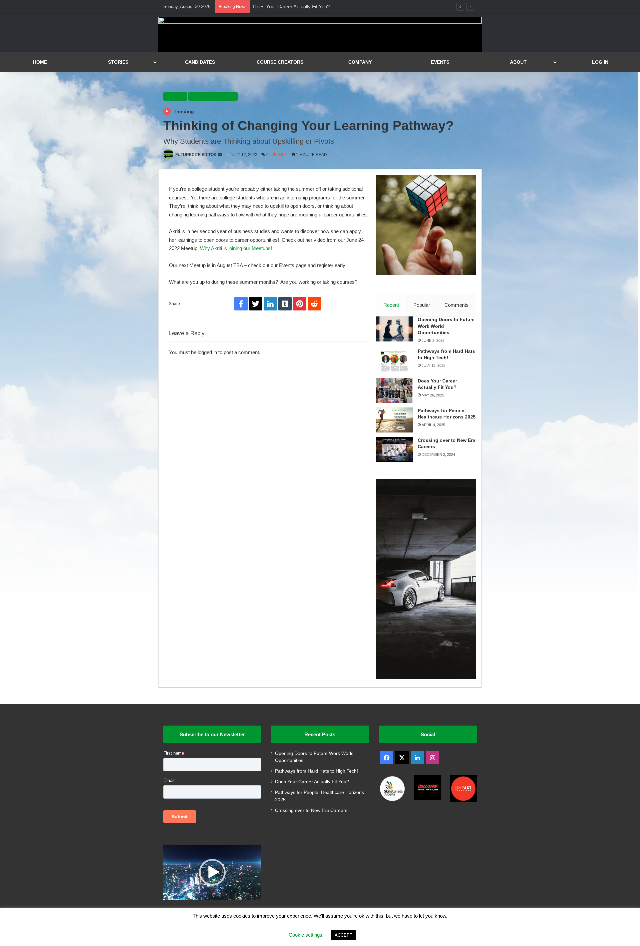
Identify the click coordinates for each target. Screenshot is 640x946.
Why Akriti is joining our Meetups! (236, 248)
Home (40, 62)
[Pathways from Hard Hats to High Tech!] (394, 360)
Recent (391, 305)
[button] (212, 872)
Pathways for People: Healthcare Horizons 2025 (305, 6)
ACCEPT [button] (343, 935)
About (518, 62)
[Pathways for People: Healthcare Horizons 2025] (394, 419)
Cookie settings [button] (305, 935)
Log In (600, 62)
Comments (456, 305)
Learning (175, 96)
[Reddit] (314, 303)
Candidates (200, 62)
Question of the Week (213, 96)
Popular (421, 305)
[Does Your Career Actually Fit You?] (394, 390)
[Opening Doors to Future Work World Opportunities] (394, 328)
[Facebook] (241, 303)
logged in (207, 352)
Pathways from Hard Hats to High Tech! (316, 771)
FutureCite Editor (196, 154)
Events (440, 62)
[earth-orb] (320, 22)
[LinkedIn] (270, 303)
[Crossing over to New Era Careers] (394, 449)
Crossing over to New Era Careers (311, 810)
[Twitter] (255, 303)
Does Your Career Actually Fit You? (312, 781)
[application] (212, 872)
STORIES (118, 62)
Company (360, 62)
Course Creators (280, 62)
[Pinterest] (299, 303)
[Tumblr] (285, 303)
